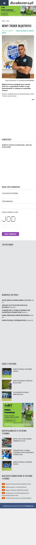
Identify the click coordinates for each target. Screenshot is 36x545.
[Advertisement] (18, 120)
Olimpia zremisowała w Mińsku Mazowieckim (15, 315)
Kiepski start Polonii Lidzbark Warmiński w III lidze (22, 440)
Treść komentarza (7, 201)
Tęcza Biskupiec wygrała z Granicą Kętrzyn (21, 393)
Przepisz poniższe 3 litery (10, 212)
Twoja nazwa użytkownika (10, 193)
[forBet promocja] (18, 15)
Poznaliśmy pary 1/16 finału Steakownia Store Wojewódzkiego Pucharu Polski (16, 311)
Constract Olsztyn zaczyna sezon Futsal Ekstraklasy (14, 306)
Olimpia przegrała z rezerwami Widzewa (14, 320)
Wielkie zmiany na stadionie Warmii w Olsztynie (16, 300)
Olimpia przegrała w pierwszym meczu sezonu (22, 382)
